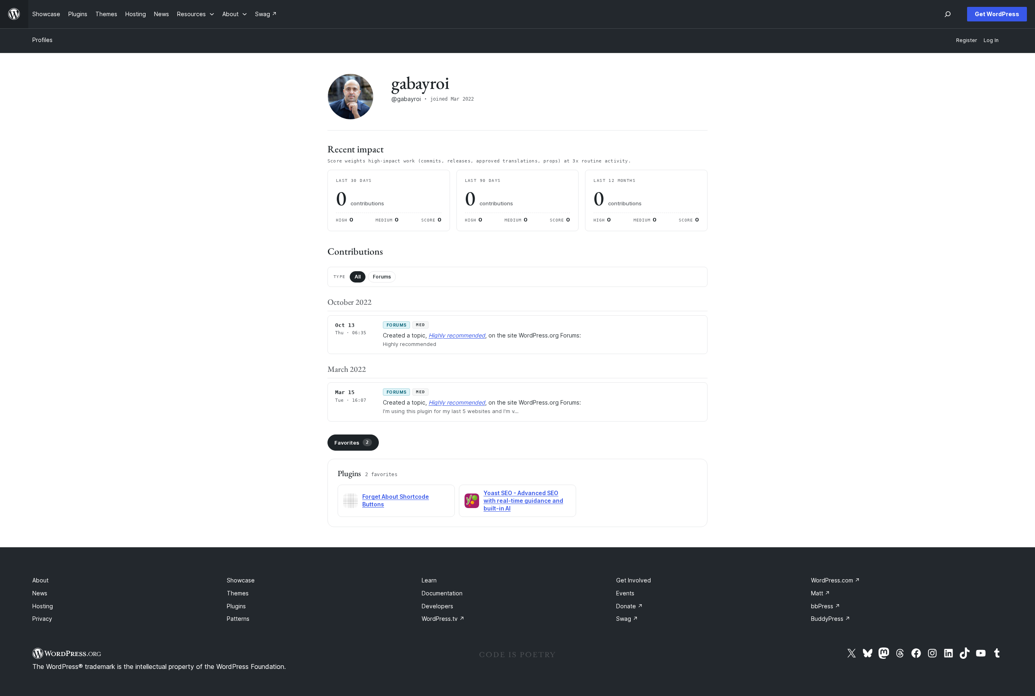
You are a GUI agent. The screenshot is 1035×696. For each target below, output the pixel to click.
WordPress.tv (443, 618)
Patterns (238, 618)
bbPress (825, 606)
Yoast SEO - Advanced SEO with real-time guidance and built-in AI (523, 500)
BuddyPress (830, 618)
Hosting (42, 606)
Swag (627, 618)
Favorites (351, 442)
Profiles (42, 39)
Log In (991, 40)
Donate (629, 606)
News (39, 593)
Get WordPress (997, 14)
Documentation (442, 593)
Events (625, 593)
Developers (437, 606)
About (40, 580)
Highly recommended (457, 335)
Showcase (241, 580)
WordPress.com (835, 580)
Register (966, 40)
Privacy (42, 618)
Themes (238, 593)
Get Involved (633, 580)
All (358, 277)
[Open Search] (947, 14)
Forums (382, 277)
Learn (429, 580)
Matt (820, 593)
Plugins (236, 606)
